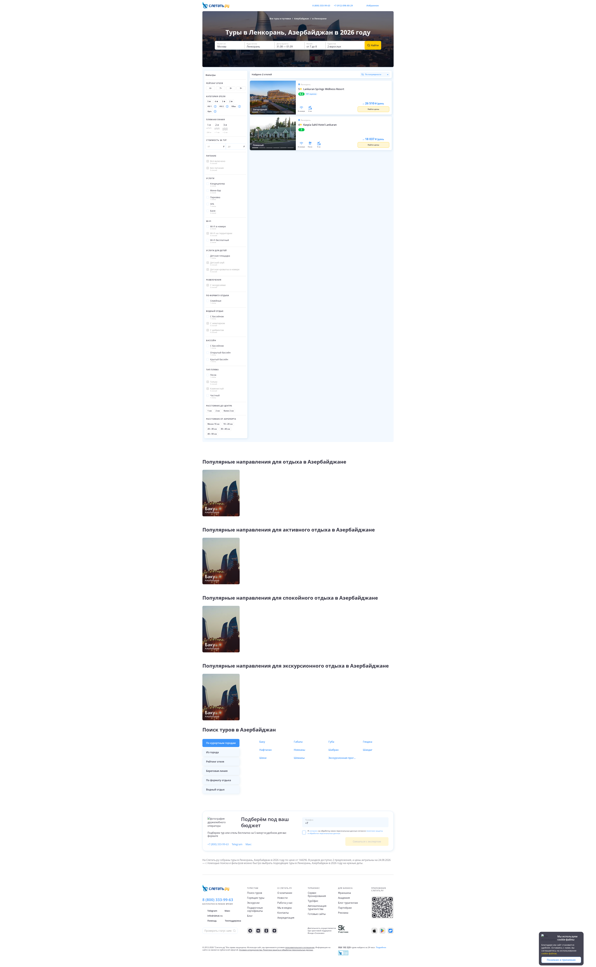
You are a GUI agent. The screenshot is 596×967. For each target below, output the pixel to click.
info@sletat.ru (215, 915)
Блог (250, 915)
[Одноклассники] (266, 931)
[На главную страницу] (217, 6)
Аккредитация (285, 917)
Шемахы (299, 757)
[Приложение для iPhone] (374, 931)
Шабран (333, 749)
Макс (249, 844)
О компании (284, 892)
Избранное (372, 5)
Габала (298, 741)
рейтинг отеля (215, 761)
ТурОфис (313, 900)
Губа (331, 741)
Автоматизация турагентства (317, 907)
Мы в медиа (284, 907)
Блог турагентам (348, 902)
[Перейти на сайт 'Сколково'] (343, 930)
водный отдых (215, 789)
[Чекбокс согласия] (304, 832)
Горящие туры (255, 897)
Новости (282, 897)
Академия (344, 897)
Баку (262, 741)
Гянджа (367, 741)
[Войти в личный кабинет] (391, 5)
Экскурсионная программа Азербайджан (342, 757)
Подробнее (381, 947)
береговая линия (217, 771)
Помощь (212, 920)
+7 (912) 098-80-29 (343, 5)
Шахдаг (367, 749)
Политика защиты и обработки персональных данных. (288, 950)
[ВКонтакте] (258, 931)
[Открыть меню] (384, 5)
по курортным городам (221, 743)
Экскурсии (253, 902)
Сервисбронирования (317, 894)
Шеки (262, 757)
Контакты (283, 912)
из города (212, 752)
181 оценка (311, 94)
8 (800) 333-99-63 (321, 5)
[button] (229, 45)
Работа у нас (285, 902)
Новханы (299, 749)
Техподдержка (233, 920)
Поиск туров (254, 892)
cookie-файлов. (549, 953)
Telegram (237, 844)
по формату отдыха (218, 780)
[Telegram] (250, 931)
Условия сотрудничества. (250, 950)
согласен (313, 831)
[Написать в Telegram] (357, 5)
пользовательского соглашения (299, 947)
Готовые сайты (317, 913)
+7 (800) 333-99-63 (218, 844)
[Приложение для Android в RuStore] (390, 931)
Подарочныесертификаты (255, 909)
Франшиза (344, 892)
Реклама (343, 912)
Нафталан (265, 749)
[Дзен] (274, 931)
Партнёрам (345, 907)
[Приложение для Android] (382, 931)
